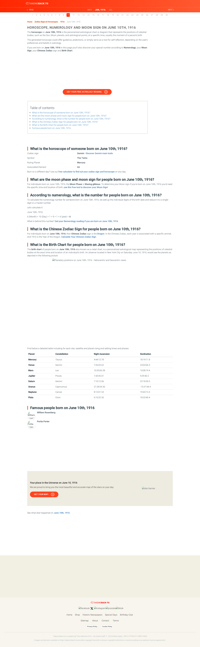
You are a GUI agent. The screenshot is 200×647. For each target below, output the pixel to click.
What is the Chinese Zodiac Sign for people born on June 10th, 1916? (65, 122)
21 (122, 15)
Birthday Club (126, 614)
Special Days (111, 614)
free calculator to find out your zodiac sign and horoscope (86, 171)
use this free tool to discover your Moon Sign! (86, 187)
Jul (111, 10)
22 (127, 15)
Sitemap (85, 620)
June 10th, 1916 (62, 513)
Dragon (100, 233)
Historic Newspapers (92, 614)
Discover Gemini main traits (99, 153)
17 (103, 15)
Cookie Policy (107, 626)
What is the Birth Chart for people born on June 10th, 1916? (60, 125)
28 (157, 15)
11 (74, 15)
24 (137, 15)
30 (167, 15)
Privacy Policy (92, 626)
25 (142, 15)
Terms (116, 620)
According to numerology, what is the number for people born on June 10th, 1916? (71, 118)
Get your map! (41, 494)
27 (152, 15)
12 (78, 15)
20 (118, 15)
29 (162, 15)
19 (113, 15)
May (89, 10)
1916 (62, 22)
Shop (77, 614)
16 (98, 15)
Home (29, 22)
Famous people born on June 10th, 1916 (51, 128)
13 (83, 15)
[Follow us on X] (92, 608)
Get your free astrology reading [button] (84, 92)
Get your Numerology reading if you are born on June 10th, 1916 (86, 221)
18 (108, 15)
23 (132, 15)
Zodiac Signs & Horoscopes (46, 22)
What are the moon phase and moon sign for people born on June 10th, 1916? (69, 115)
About (95, 620)
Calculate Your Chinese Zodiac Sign (78, 237)
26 (147, 15)
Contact (105, 620)
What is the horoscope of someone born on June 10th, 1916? (61, 112)
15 (93, 15)
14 (88, 15)
